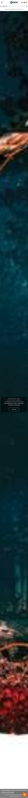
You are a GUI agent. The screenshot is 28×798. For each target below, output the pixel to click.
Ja (17, 792)
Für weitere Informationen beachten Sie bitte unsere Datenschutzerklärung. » (14, 795)
